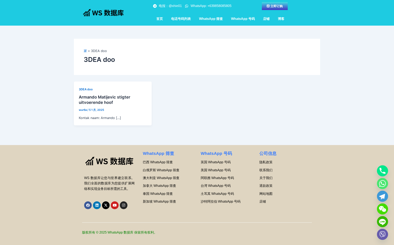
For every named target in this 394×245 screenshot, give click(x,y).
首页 (159, 18)
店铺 (266, 18)
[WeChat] (382, 208)
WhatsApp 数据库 (120, 232)
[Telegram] (382, 196)
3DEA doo (86, 89)
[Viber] (382, 234)
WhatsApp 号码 (243, 18)
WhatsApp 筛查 (211, 18)
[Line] (382, 221)
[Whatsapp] (382, 183)
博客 (281, 18)
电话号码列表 (181, 18)
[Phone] (382, 170)
